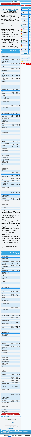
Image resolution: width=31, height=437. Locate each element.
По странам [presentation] (2, 416)
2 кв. (11, 426)
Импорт (13, 422)
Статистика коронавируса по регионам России (25, 64)
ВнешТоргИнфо (15, 1)
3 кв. (15, 426)
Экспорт (9, 422)
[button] (10, 428)
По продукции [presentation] (7, 416)
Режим (11, 421)
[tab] (3, 416)
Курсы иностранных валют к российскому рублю (25, 3)
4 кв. (18, 426)
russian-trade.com (6, 432)
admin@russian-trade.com (8, 433)
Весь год (4, 426)
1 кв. (8, 426)
